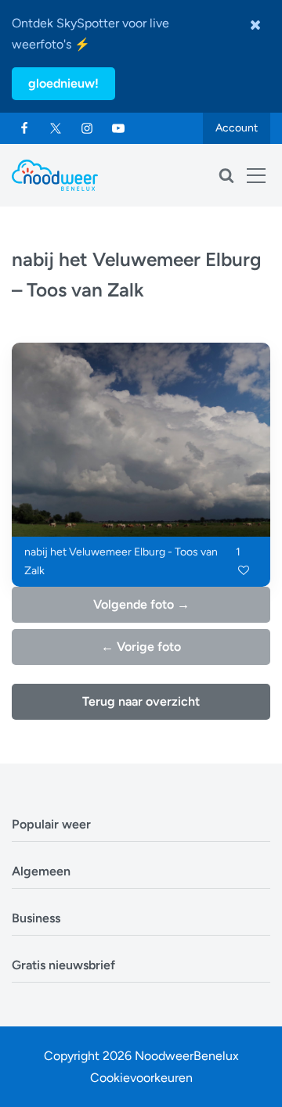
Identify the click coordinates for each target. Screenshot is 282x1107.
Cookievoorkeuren (141, 1077)
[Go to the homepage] (55, 175)
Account (236, 128)
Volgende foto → (141, 604)
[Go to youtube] (118, 128)
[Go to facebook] (24, 128)
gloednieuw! (63, 83)
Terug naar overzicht (141, 701)
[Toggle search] (226, 175)
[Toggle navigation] (256, 175)
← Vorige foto (141, 646)
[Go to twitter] (55, 128)
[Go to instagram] (87, 128)
